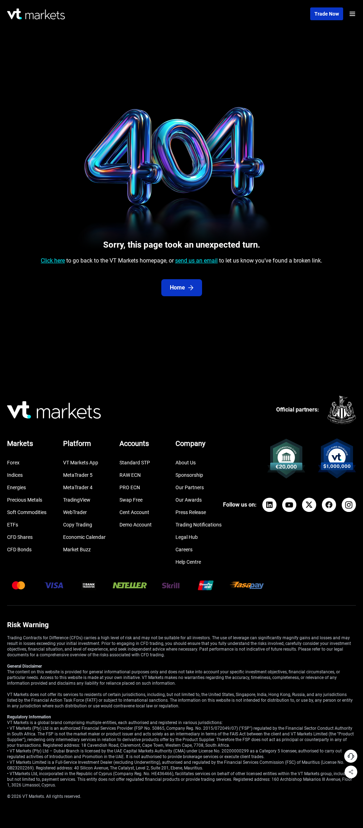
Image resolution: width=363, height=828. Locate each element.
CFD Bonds (19, 549)
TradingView (76, 500)
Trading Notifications (198, 525)
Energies (16, 487)
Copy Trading (77, 525)
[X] (309, 505)
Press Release (190, 512)
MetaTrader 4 (78, 487)
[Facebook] (329, 505)
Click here (53, 260)
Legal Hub (186, 537)
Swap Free (131, 500)
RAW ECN (130, 475)
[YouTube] (289, 505)
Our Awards (188, 500)
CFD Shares (20, 537)
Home (177, 287)
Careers (183, 549)
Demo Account (135, 525)
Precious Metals (24, 500)
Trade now (326, 14)
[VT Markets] (36, 14)
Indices (15, 475)
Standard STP (134, 462)
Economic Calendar (84, 537)
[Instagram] (349, 505)
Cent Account (134, 512)
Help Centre (188, 562)
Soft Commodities (26, 512)
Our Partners (189, 487)
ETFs (12, 525)
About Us (185, 462)
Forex (13, 462)
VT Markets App (80, 462)
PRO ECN (129, 487)
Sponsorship (189, 475)
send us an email (196, 260)
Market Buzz (77, 549)
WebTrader (75, 512)
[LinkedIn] (269, 505)
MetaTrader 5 (78, 475)
